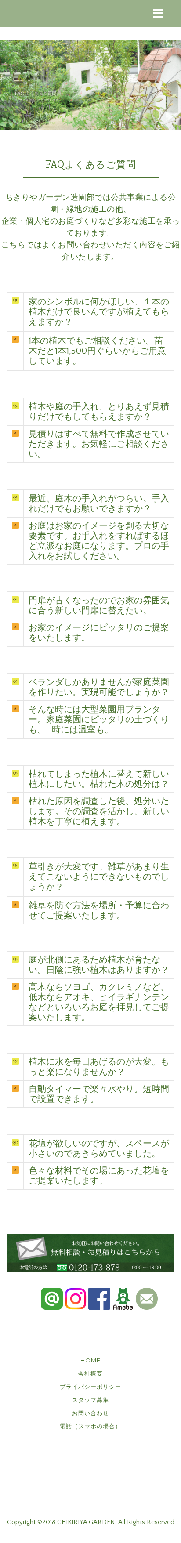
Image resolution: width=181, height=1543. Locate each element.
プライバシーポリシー (90, 1386)
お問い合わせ (90, 1412)
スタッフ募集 (90, 1399)
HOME (90, 1360)
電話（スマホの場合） (90, 1426)
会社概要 (90, 1373)
